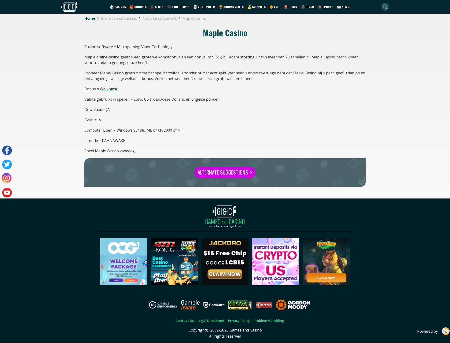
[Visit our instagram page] (7, 179)
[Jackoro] (225, 283)
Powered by (427, 331)
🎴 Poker (290, 6)
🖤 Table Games (178, 6)
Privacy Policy (239, 320)
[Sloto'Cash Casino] (174, 283)
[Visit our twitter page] (7, 164)
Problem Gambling (269, 320)
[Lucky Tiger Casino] (326, 283)
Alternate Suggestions (223, 172)
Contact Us (185, 320)
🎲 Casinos (118, 6)
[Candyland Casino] (275, 283)
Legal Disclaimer (211, 320)
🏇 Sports (325, 6)
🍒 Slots (156, 6)
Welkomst (108, 88)
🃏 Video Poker (204, 6)
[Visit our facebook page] (7, 150)
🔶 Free (274, 6)
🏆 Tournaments (231, 6)
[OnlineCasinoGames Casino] (123, 283)
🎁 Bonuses (138, 6)
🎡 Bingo (307, 6)
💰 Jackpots (256, 6)
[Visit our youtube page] (7, 193)
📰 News (343, 6)
